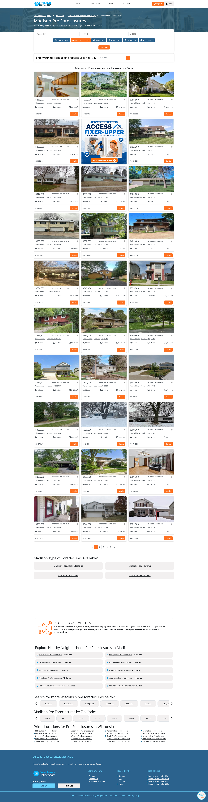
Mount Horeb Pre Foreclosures (122, 686)
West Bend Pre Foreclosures (46, 738)
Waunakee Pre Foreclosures (120, 678)
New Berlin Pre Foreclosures (154, 738)
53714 (153, 197)
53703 (164, 718)
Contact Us (93, 779)
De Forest (110, 703)
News (110, 4)
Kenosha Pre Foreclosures (117, 731)
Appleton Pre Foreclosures (117, 733)
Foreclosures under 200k (158, 784)
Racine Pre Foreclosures (152, 731)
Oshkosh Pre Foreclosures (46, 736)
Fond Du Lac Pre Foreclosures (154, 733)
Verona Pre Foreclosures (49, 670)
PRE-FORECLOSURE (81, 40)
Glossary (122, 781)
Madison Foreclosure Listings (68, 565)
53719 (153, 103)
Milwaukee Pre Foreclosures (46, 731)
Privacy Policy (133, 795)
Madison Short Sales (68, 575)
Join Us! (69, 785)
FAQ (120, 779)
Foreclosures (94, 4)
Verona (148, 703)
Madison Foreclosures (140, 565)
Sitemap (122, 776)
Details (74, 114)
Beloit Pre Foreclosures (116, 736)
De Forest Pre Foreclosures (50, 662)
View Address (40, 103)
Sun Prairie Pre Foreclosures (50, 654)
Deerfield (129, 703)
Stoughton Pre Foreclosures (120, 654)
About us (92, 776)
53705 (105, 103)
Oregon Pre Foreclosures (119, 670)
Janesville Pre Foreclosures (153, 736)
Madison (48, 703)
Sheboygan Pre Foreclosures (47, 741)
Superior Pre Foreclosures (81, 738)
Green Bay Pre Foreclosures (82, 731)
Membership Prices (97, 781)
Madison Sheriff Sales (140, 575)
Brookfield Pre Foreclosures (118, 741)
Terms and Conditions (118, 795)
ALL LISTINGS (147, 40)
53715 (105, 244)
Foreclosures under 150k (158, 781)
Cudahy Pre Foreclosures (81, 741)
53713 (153, 150)
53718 (153, 292)
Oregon (166, 703)
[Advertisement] (104, 600)
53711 (105, 197)
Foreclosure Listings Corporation (93, 795)
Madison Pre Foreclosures (46, 733)
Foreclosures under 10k (158, 776)
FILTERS (105, 47)
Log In (43, 785)
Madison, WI (51, 103)
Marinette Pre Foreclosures (153, 741)
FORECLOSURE (62, 40)
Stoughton (89, 703)
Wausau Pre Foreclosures (81, 736)
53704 (58, 103)
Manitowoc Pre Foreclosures (118, 738)
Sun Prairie (68, 703)
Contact (126, 4)
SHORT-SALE (100, 40)
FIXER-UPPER (131, 40)
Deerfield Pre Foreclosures (120, 662)
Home (78, 4)
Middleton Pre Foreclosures (50, 678)
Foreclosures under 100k (158, 779)
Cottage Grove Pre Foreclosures (52, 686)
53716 (58, 197)
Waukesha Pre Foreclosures (82, 733)
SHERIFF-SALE (115, 40)
